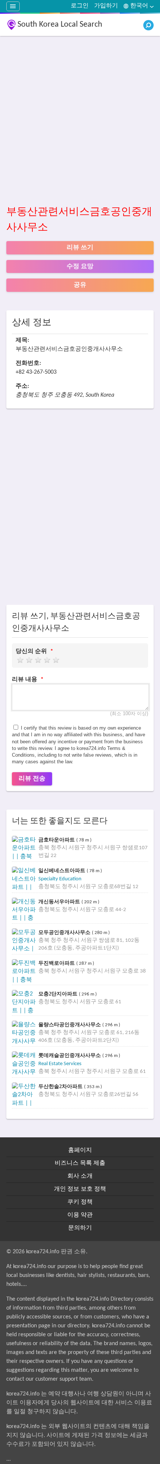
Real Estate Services (59, 1064)
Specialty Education (59, 879)
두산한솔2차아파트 (61, 1086)
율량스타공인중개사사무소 (70, 1024)
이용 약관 (80, 1215)
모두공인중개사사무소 (65, 932)
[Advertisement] (80, 121)
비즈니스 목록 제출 (80, 1163)
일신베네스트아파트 (62, 870)
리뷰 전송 (32, 779)
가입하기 (106, 6)
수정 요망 (80, 266)
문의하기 (80, 1228)
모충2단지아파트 (58, 994)
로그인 (80, 6)
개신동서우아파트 (59, 901)
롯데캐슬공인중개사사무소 (70, 1055)
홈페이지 (80, 1150)
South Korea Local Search (59, 24)
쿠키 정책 (80, 1202)
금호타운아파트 (57, 840)
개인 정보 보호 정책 (80, 1189)
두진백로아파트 (57, 963)
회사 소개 (80, 1176)
